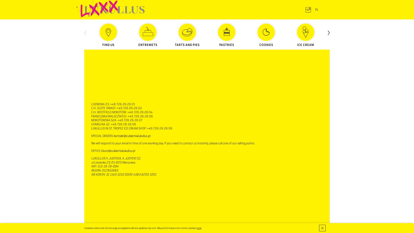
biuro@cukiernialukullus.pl (118, 151)
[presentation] (85, 32)
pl (316, 10)
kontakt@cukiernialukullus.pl (132, 136)
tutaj (199, 228)
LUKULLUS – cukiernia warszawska (114, 10)
